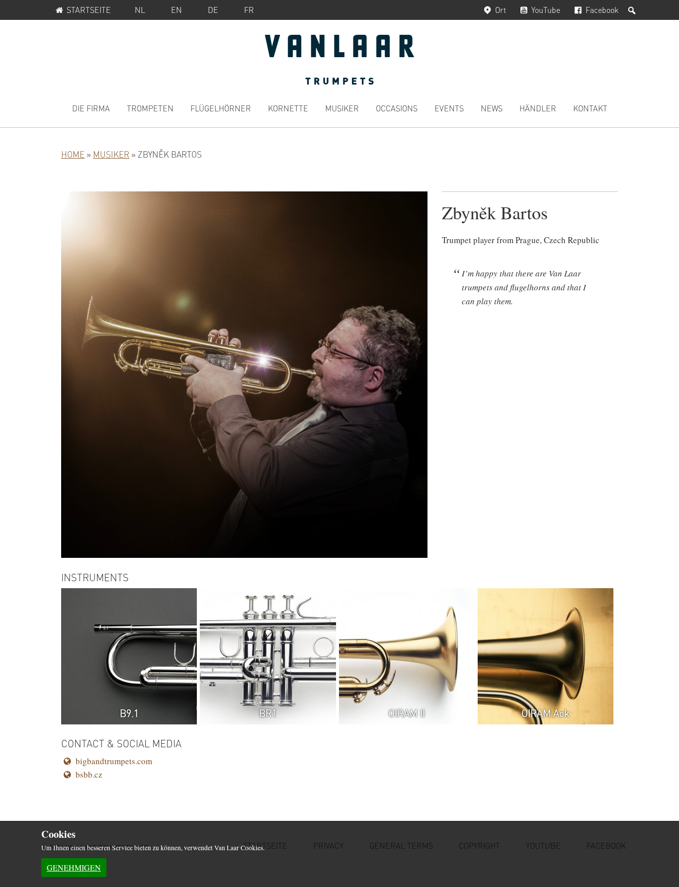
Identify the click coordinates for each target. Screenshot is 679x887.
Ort (500, 9)
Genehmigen (74, 867)
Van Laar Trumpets (339, 59)
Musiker (111, 154)
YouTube (545, 9)
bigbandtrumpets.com (114, 761)
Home (73, 154)
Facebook (602, 9)
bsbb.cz (89, 774)
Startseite (89, 9)
